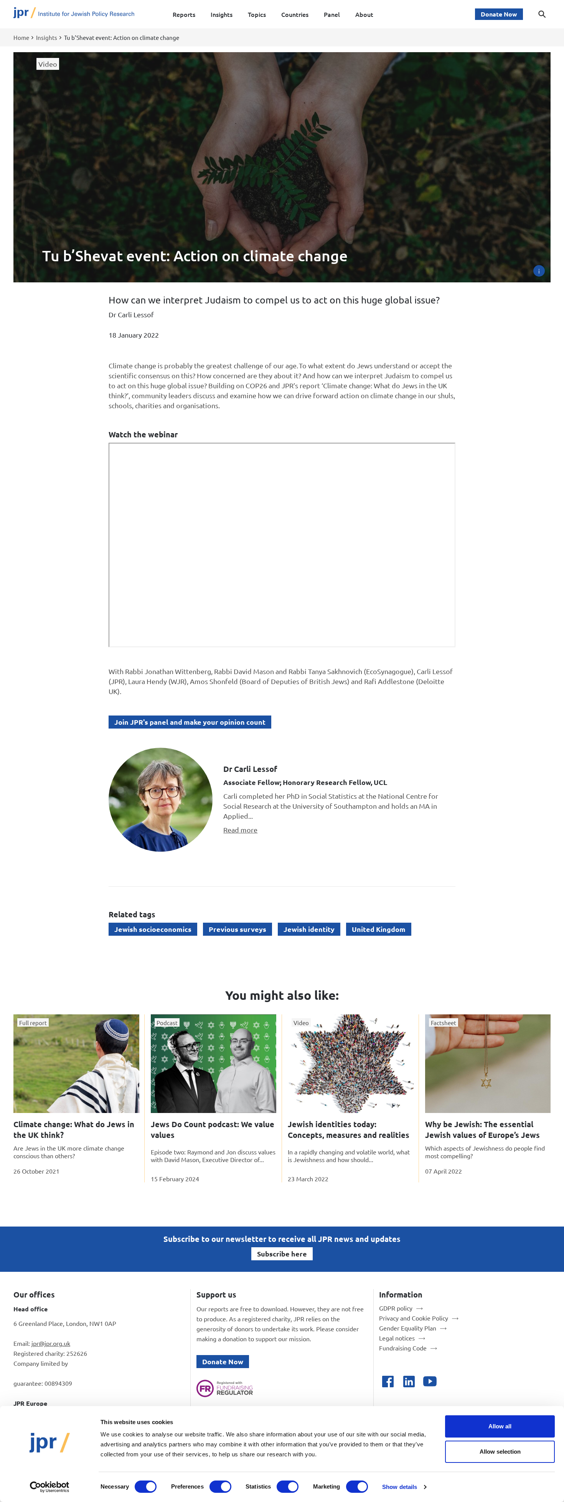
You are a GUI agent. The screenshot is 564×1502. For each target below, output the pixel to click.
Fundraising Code (403, 1347)
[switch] (220, 1487)
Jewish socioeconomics (152, 929)
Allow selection (500, 1451)
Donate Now (499, 14)
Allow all (499, 1426)
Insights (222, 14)
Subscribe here (282, 1253)
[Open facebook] (387, 1381)
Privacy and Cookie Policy (413, 1317)
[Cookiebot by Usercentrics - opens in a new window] (49, 1487)
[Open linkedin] (408, 1381)
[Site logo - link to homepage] (73, 14)
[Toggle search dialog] (542, 14)
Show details (399, 1487)
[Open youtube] (430, 1381)
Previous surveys (237, 929)
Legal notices (397, 1337)
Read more (240, 830)
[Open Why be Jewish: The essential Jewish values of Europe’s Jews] (488, 1063)
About (364, 14)
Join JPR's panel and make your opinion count (190, 721)
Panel (332, 14)
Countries (294, 14)
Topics (257, 14)
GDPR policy (395, 1307)
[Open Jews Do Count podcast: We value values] (214, 1063)
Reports (184, 14)
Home (21, 37)
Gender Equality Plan (407, 1327)
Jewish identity (309, 929)
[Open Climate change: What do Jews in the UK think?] (76, 1063)
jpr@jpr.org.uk (50, 1343)
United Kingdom (379, 929)
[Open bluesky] (451, 1381)
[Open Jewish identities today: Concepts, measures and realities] (351, 1063)
